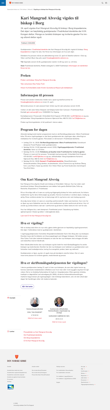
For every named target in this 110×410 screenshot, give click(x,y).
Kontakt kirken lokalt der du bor (15, 370)
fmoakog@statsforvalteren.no (57, 58)
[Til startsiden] (16, 358)
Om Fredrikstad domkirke (33, 335)
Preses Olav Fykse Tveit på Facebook (41, 374)
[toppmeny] (3, 3)
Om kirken (23, 9)
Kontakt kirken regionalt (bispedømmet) (17, 372)
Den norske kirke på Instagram (39, 372)
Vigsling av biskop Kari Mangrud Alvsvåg (47, 9)
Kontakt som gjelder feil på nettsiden (16, 377)
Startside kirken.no (13, 9)
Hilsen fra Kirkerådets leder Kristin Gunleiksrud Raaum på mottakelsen (47, 88)
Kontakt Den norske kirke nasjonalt (15, 374)
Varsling (9, 381)
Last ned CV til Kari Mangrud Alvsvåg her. (36, 216)
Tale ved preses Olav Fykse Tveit (33, 84)
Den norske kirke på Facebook (39, 370)
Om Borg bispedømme (32, 338)
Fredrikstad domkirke (40, 49)
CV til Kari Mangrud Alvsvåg (34, 341)
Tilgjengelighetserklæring (87, 384)
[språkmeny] (106, 3)
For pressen (10, 379)
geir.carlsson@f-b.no (34, 112)
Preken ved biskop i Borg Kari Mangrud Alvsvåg (38, 80)
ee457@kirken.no (77, 116)
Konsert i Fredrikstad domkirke (51, 161)
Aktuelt (30, 9)
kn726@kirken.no (79, 118)
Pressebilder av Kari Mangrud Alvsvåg (38, 332)
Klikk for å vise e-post (35, 318)
